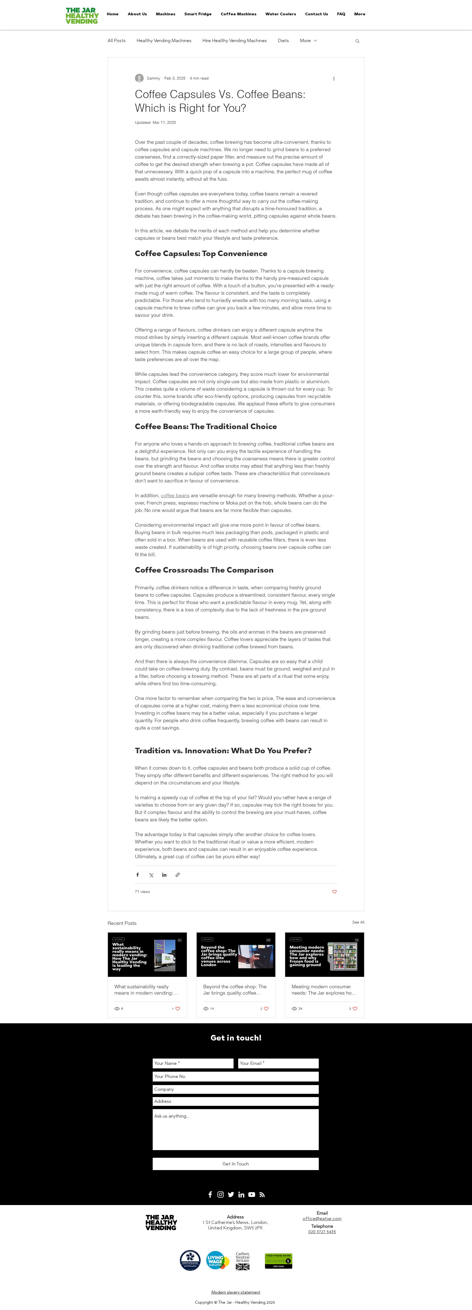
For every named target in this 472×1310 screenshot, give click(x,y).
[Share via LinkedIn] (164, 874)
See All (358, 922)
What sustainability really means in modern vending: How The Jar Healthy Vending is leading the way (147, 989)
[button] (357, 41)
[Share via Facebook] (137, 874)
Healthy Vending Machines (164, 40)
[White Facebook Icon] (210, 1194)
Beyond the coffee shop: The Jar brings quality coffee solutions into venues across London (235, 989)
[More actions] (334, 78)
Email (322, 1213)
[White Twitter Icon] (231, 1194)
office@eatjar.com (322, 1218)
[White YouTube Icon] (251, 1194)
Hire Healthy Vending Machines (234, 40)
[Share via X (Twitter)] (151, 874)
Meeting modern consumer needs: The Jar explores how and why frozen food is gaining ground (323, 989)
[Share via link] (177, 874)
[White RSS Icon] (262, 1194)
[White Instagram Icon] (220, 1194)
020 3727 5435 (322, 1231)
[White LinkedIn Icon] (241, 1194)
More (305, 40)
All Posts (117, 40)
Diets (283, 40)
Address (235, 1217)
